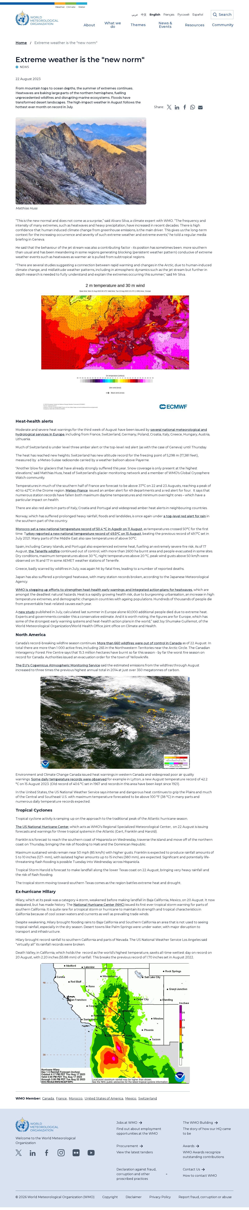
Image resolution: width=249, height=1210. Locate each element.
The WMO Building (198, 1123)
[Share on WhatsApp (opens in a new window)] (192, 107)
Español (197, 14)
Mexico (130, 1098)
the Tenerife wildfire (44, 551)
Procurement (127, 1146)
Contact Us (191, 1169)
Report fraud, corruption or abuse (205, 1197)
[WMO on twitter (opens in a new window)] (19, 1153)
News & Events (165, 25)
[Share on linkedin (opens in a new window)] (177, 107)
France (61, 1098)
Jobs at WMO (127, 1123)
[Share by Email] (200, 107)
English (155, 14)
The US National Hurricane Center (42, 827)
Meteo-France (77, 490)
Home (21, 43)
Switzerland (147, 1098)
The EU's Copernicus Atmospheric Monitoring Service (58, 665)
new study (26, 612)
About (89, 25)
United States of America (104, 1098)
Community (222, 25)
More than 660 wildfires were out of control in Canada (139, 643)
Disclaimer (134, 1197)
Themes (138, 25)
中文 (143, 14)
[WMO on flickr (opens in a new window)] (76, 1152)
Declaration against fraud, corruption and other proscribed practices (136, 1174)
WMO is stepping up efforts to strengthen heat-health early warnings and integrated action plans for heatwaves (104, 590)
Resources (194, 25)
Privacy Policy (160, 1197)
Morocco (75, 1098)
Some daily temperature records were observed (69, 779)
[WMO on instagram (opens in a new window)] (61, 1152)
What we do (112, 25)
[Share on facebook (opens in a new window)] (184, 107)
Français (168, 14)
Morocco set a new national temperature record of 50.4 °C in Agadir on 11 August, (79, 529)
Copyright (110, 1197)
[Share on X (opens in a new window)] (169, 107)
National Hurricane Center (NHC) (98, 905)
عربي (135, 14)
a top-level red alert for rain (184, 516)
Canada (48, 1098)
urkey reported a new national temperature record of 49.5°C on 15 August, (84, 534)
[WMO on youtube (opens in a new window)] (91, 1153)
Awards (188, 1146)
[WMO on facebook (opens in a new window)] (47, 1153)
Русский (183, 14)
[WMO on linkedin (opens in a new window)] (33, 1153)
